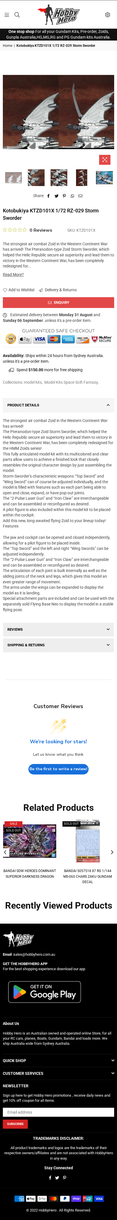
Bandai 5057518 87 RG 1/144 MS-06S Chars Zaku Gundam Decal (87, 876)
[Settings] (108, 14)
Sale (13, 824)
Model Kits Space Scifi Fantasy (71, 382)
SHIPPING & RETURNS (26, 645)
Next (110, 112)
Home (7, 46)
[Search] (17, 14)
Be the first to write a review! (58, 769)
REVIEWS (15, 629)
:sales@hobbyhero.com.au (33, 954)
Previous (7, 112)
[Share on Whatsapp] (72, 196)
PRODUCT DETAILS (23, 405)
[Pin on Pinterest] (64, 196)
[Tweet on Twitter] (57, 196)
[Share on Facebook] (49, 196)
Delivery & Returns (60, 290)
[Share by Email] (80, 196)
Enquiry (61, 302)
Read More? (13, 274)
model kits (33, 382)
